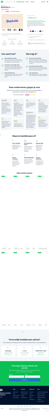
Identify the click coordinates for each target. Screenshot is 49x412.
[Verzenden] (14, 2)
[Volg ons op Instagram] (1, 397)
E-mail (26, 374)
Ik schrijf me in (24, 379)
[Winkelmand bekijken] (47, 2)
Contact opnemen (16, 397)
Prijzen (14, 393)
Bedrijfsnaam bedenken (41, 393)
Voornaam (11, 374)
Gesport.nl (4, 324)
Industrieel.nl (28, 324)
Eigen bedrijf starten (40, 401)
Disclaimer (2, 408)
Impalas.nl (40, 324)
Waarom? (33, 1)
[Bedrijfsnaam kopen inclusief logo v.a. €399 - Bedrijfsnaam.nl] (2, 2)
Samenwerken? (31, 399)
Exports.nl (28, 248)
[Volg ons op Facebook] (0, 397)
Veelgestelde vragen (16, 395)
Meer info (43, 1)
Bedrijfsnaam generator (41, 395)
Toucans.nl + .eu (16, 248)
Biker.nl (15, 324)
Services (27, 1)
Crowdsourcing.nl (41, 248)
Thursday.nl (4, 248)
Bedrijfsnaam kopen (20, 1)
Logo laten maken (24, 397)
